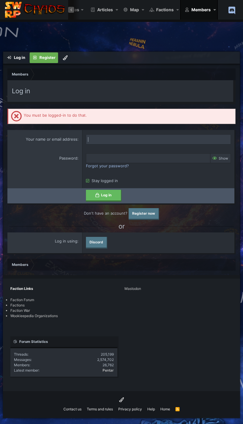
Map (134, 9)
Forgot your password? (107, 165)
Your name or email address (51, 139)
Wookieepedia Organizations (34, 316)
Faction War (20, 310)
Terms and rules (100, 409)
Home (165, 409)
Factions (165, 9)
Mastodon (132, 288)
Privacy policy (130, 409)
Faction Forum (22, 300)
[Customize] (65, 58)
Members (201, 9)
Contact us (72, 409)
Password (68, 158)
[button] (116, 10)
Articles (105, 9)
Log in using (66, 241)
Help (151, 409)
